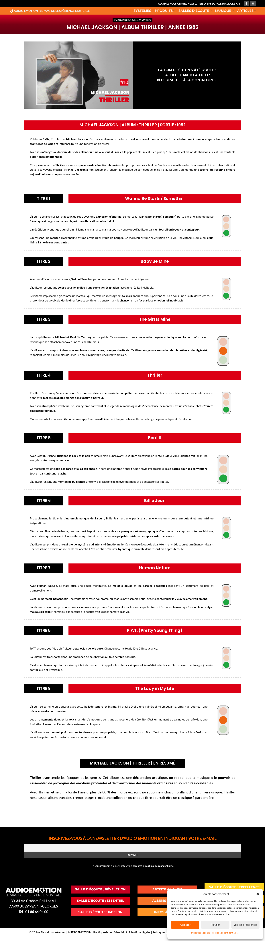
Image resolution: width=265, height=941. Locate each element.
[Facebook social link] (246, 3)
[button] (258, 894)
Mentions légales (139, 932)
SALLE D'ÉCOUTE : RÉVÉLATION (100, 889)
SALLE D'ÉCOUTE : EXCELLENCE (234, 887)
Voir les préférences (245, 924)
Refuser (215, 924)
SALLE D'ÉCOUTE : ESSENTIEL (100, 900)
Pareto (83, 792)
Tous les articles (141, 20)
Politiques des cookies (166, 932)
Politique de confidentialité (224, 932)
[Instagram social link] (253, 3)
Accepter (185, 924)
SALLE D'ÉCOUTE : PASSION (100, 912)
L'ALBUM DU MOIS (122, 20)
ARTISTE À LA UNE (167, 889)
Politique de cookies (200, 932)
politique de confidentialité (159, 865)
